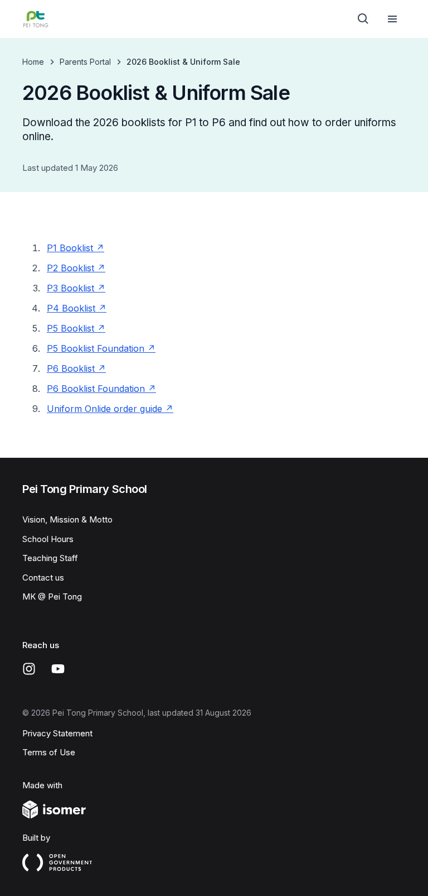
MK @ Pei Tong (52, 596)
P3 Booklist (76, 288)
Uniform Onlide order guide (110, 408)
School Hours (48, 539)
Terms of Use (48, 752)
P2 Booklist (76, 268)
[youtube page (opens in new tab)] (58, 668)
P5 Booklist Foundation (101, 348)
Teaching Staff (50, 558)
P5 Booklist (76, 328)
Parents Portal (85, 61)
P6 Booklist (76, 368)
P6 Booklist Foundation (101, 388)
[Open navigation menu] (392, 19)
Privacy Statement (57, 733)
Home (33, 61)
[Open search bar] (363, 19)
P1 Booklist (75, 247)
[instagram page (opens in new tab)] (29, 668)
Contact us (43, 577)
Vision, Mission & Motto (67, 519)
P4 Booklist (76, 308)
